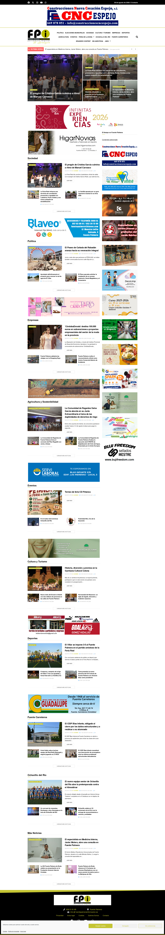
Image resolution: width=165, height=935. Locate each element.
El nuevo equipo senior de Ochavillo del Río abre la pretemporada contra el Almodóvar (82, 784)
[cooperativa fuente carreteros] (64, 704)
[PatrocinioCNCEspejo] (82, 16)
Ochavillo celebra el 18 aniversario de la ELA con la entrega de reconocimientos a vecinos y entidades (88, 811)
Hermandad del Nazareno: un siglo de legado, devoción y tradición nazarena (88, 597)
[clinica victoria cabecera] (64, 548)
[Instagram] (37, 2)
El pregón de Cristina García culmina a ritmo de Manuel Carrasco (55, 94)
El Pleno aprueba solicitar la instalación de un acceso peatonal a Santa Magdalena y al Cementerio (89, 277)
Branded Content (83, 41)
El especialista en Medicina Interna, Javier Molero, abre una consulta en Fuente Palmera (123, 93)
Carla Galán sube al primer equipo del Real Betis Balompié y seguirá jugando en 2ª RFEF (51, 752)
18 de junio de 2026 (46, 361)
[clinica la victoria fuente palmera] (119, 402)
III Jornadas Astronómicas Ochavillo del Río (49, 520)
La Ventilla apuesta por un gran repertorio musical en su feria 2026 (88, 193)
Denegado (125, 926)
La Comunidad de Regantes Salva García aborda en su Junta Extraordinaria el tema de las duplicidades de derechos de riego (81, 412)
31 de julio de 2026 (46, 281)
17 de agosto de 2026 (86, 732)
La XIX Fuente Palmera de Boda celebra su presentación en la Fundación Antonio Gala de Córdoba (50, 869)
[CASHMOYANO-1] (119, 329)
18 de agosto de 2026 (92, 100)
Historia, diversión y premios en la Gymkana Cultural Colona (94, 94)
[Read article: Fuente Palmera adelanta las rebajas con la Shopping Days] (33, 359)
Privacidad (59, 915)
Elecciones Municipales (75, 33)
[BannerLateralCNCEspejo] (119, 155)
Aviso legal (23, 931)
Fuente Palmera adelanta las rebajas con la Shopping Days (50, 357)
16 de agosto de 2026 (47, 601)
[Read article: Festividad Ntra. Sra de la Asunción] (71, 522)
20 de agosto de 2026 (51, 100)
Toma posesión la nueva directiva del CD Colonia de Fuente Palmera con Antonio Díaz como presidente (87, 674)
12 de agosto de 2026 (47, 523)
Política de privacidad (13, 931)
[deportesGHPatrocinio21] (64, 625)
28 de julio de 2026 (84, 680)
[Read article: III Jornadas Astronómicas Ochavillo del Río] (33, 522)
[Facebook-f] (29, 2)
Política (60, 33)
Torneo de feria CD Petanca (78, 491)
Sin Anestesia (97, 41)
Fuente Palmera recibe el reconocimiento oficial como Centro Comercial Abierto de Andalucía (87, 359)
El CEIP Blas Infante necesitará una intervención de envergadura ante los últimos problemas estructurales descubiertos (89, 753)
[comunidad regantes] (119, 180)
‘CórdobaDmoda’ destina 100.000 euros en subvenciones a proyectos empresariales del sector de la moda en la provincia (82, 331)
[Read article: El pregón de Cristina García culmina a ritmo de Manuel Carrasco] (45, 175)
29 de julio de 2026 (85, 420)
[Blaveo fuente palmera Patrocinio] (64, 228)
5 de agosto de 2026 (85, 198)
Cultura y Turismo (103, 33)
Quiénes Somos (93, 915)
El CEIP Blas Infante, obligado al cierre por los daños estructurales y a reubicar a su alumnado (82, 726)
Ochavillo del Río (103, 37)
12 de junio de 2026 (84, 877)
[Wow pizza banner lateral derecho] (119, 354)
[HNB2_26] (64, 142)
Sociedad (90, 33)
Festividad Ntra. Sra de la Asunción (86, 520)
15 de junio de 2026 (84, 365)
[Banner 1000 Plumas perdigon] (119, 255)
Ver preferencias (150, 926)
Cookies (5, 931)
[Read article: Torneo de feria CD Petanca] (45, 502)
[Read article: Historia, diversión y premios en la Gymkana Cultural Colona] (45, 578)
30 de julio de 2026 (46, 875)
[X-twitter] (33, 2)
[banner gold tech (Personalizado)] (119, 378)
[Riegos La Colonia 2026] (64, 388)
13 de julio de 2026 (46, 757)
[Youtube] (41, 2)
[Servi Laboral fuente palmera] (64, 472)
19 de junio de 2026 (84, 817)
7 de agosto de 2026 (85, 601)
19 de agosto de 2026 (92, 79)
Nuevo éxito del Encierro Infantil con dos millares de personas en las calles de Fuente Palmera (51, 597)
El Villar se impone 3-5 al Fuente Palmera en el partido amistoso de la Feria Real (74, 49)
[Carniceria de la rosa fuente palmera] (119, 230)
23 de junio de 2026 (85, 338)
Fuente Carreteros (120, 37)
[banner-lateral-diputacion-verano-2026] (119, 205)
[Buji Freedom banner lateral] (119, 452)
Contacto (106, 915)
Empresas (116, 33)
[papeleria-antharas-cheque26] (119, 427)
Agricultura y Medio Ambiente (39, 408)
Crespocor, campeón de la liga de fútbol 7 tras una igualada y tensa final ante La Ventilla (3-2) (50, 673)
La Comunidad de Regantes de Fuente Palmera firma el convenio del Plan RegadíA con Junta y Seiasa (50, 441)
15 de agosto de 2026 (86, 653)
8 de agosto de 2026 (86, 790)
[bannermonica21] (119, 280)
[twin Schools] (119, 305)
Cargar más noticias (64, 211)
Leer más (70, 180)
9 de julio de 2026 (84, 283)
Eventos (73, 37)
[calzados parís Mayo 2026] (64, 306)
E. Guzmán (40, 100)
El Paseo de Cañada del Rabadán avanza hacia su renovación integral (82, 249)
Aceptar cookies (100, 926)
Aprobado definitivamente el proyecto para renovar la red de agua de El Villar (50, 276)
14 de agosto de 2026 (86, 495)
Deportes (126, 33)
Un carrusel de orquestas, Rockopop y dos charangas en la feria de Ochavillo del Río (51, 810)
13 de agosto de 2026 (47, 678)
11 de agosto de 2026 (86, 253)
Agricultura (63, 37)
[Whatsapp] (45, 2)
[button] (137, 37)
